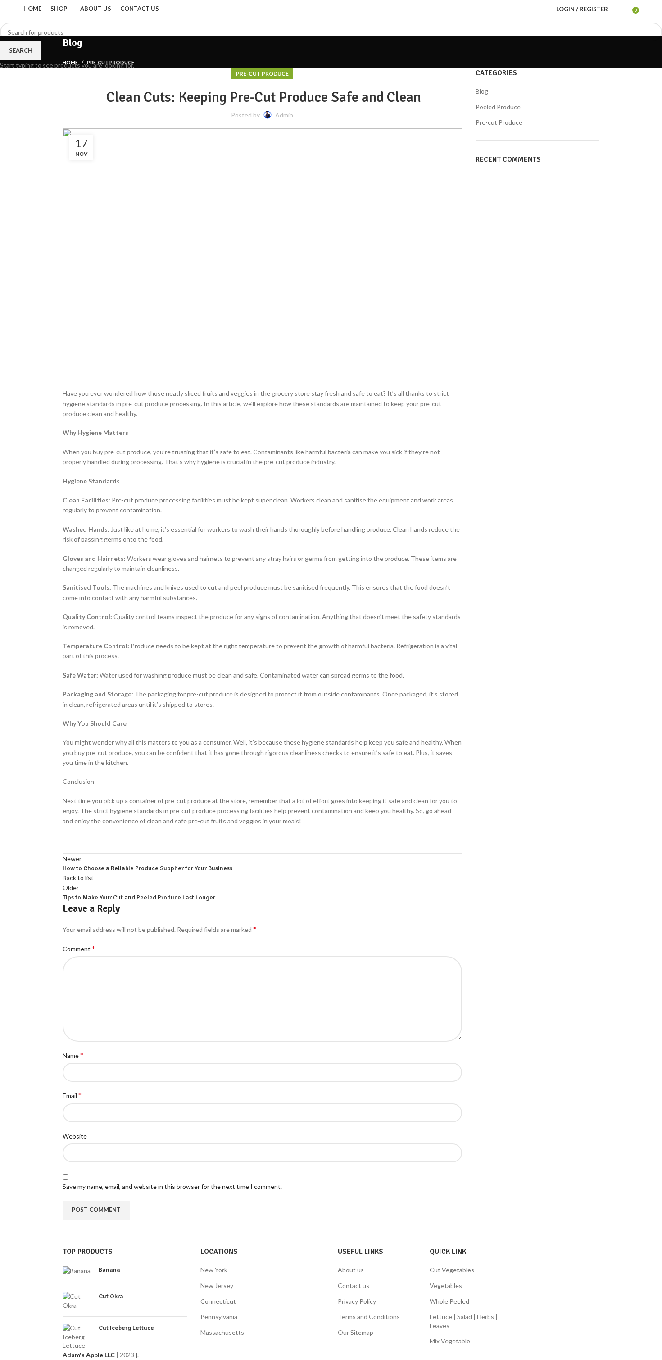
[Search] (616, 9)
